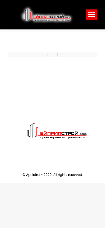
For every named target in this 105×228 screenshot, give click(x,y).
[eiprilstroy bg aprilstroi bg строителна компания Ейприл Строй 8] (52, 54)
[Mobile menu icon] (91, 14)
